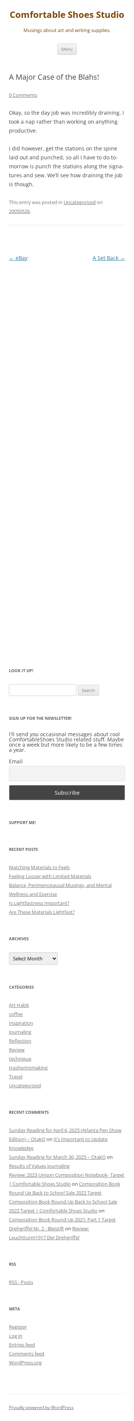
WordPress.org (25, 1362)
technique (20, 1058)
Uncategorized (80, 202)
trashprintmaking (28, 1067)
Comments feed (26, 1353)
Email (16, 761)
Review (17, 1049)
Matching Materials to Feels (39, 867)
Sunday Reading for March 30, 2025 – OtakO (57, 1157)
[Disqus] (67, 361)
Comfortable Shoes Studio (67, 14)
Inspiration (21, 1023)
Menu (67, 49)
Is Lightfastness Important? (39, 903)
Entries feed (22, 1344)
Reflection (20, 1040)
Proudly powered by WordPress (41, 1407)
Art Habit (19, 1005)
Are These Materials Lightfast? (42, 912)
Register (18, 1326)
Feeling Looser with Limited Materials (50, 876)
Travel (15, 1076)
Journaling (20, 1032)
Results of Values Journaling (39, 1166)
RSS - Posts (21, 1282)
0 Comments (23, 95)
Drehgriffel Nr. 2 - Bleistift (36, 1228)
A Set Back (109, 257)
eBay (18, 257)
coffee (16, 1014)
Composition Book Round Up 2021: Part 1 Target (62, 1219)
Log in (15, 1335)
